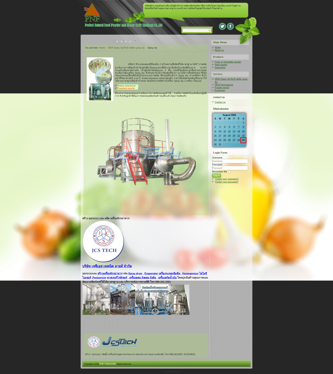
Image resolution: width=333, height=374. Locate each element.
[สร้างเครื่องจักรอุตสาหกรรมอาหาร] (111, 351)
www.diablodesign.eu (171, 371)
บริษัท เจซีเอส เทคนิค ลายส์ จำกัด (107, 266)
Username (217, 157)
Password (217, 164)
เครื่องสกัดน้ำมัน (167, 277)
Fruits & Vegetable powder (228, 62)
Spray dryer (135, 273)
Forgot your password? (226, 182)
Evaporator (151, 273)
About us (219, 50)
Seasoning (220, 67)
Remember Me (219, 171)
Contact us (220, 102)
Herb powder (221, 64)
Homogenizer (190, 273)
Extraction (220, 90)
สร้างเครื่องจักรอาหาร (110, 273)
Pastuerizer (99, 277)
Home (102, 47)
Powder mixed (222, 87)
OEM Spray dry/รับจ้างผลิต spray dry (126, 47)
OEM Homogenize (224, 85)
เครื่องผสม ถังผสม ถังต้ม (142, 277)
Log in (217, 175)
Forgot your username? (227, 179)
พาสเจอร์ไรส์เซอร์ (117, 277)
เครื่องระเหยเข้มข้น (169, 273)
